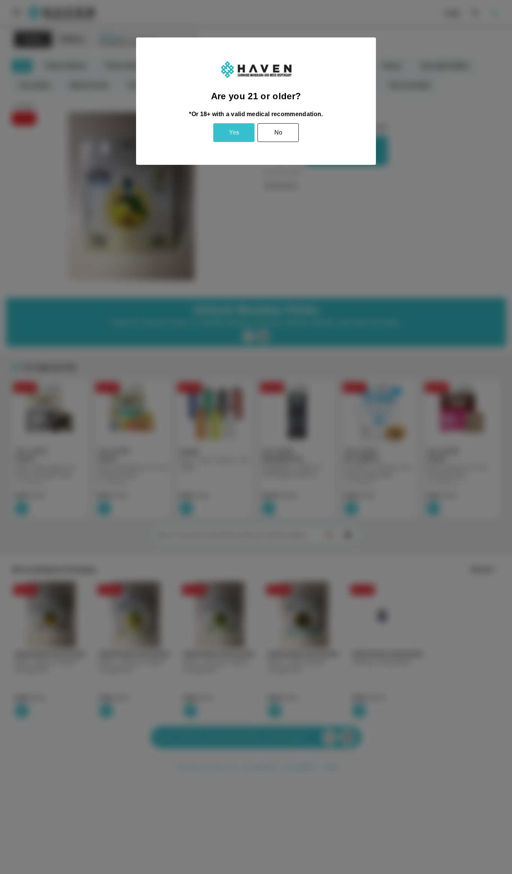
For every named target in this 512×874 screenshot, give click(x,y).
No (278, 132)
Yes (234, 132)
